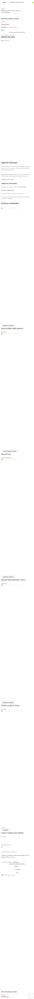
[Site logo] (13, 2)
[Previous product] (2, 16)
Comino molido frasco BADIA (12, 833)
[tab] (17, 32)
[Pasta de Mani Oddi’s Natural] (9, 265)
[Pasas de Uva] (9, 391)
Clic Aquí (10, 198)
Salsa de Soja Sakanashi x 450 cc (13, 580)
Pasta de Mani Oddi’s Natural (12, 328)
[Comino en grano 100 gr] (9, 642)
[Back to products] (4, 16)
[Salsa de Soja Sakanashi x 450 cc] (9, 517)
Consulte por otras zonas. (7, 179)
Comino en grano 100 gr (10, 705)
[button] (8, 325)
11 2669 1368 (22, 187)
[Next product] (6, 16)
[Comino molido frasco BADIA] (9, 768)
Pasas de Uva (6, 454)
